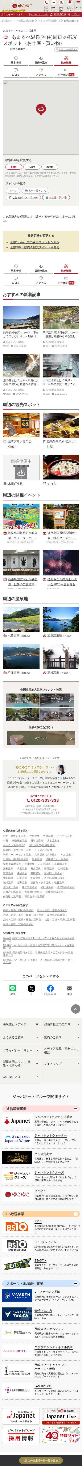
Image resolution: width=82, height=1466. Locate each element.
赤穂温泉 (35, 873)
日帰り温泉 (41, 62)
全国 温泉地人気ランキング (23, 700)
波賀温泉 (35, 877)
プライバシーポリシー (17, 1050)
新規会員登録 (60, 14)
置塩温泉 (34, 835)
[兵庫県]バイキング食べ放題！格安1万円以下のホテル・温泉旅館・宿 (38, 946)
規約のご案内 (53, 1037)
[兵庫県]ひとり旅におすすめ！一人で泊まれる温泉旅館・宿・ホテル (38, 961)
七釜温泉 (59, 882)
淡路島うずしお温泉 (57, 859)
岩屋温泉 (49, 868)
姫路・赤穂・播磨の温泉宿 (60, 919)
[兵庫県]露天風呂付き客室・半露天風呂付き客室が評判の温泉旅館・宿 (38, 954)
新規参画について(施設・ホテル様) (16, 1063)
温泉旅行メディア (14, 1024)
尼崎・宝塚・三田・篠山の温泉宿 (22, 919)
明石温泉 (8, 877)
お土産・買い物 (58, 197)
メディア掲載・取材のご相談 (60, 1050)
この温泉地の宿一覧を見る (43, 1460)
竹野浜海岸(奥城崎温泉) (42, 845)
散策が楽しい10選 (22, 714)
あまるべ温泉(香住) (49, 20)
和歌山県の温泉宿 (34, 896)
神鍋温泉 (22, 873)
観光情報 (66, 62)
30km (49, 166)
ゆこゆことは (12, 1076)
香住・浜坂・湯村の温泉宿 (52, 910)
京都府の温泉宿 (12, 891)
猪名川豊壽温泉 (12, 863)
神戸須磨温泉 (29, 887)
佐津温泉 (29, 863)
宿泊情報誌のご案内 (57, 1024)
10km (31, 166)
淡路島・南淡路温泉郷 (15, 859)
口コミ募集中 (17, 49)
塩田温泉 (22, 882)
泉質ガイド (41, 738)
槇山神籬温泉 (19, 840)
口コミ (16, 74)
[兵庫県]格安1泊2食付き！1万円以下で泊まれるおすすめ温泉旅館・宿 (38, 939)
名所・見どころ (37, 190)
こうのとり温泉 (43, 849)
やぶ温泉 (66, 854)
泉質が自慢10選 (57, 700)
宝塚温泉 (63, 868)
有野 (5, 840)
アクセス (41, 74)
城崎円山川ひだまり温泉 (17, 849)
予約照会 (61, 8)
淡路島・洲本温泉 (40, 882)
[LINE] (12, 988)
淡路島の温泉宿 (56, 914)
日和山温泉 (36, 840)
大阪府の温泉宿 (33, 891)
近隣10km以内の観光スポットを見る (34, 242)
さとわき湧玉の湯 (54, 877)
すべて (13, 190)
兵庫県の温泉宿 (54, 891)
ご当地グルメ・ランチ (25, 197)
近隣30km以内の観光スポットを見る (35, 247)
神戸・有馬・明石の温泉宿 (18, 910)
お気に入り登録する (68, 49)
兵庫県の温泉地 (25, 20)
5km (13, 166)
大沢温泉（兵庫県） (45, 854)
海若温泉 (37, 859)
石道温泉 (22, 877)
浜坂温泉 (22, 868)
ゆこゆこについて (39, 14)
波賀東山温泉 (10, 887)
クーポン (66, 74)
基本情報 (16, 62)
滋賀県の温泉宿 (65, 887)
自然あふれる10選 (57, 714)
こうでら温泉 (64, 835)
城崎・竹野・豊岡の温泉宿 (18, 924)
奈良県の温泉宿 (12, 896)
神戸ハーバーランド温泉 (17, 854)
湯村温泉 (8, 868)
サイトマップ (53, 1063)
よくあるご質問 (13, 1037)
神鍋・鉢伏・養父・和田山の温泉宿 (23, 914)
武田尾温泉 (47, 887)
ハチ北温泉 (44, 863)
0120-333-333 (45, 800)
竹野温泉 (48, 835)
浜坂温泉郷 (53, 840)
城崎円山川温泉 (53, 873)
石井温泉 (35, 868)
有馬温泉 (8, 873)
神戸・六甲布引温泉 (14, 835)
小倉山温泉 (60, 863)
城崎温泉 (8, 882)
